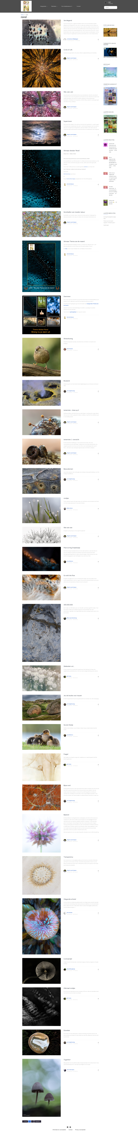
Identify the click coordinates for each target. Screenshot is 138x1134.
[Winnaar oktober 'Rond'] (41, 178)
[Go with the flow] (41, 587)
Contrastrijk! (68, 959)
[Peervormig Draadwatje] (41, 558)
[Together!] (41, 1087)
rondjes (66, 498)
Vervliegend (68, 20)
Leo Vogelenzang (71, 390)
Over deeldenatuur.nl (66, 6)
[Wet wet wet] (41, 535)
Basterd (66, 815)
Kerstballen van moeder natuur (74, 212)
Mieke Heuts (70, 508)
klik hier (86, 166)
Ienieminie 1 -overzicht (71, 440)
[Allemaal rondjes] (41, 1006)
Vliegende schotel (70, 899)
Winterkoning (68, 339)
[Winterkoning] (41, 357)
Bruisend (67, 381)
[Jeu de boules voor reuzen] (41, 707)
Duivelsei (67, 1030)
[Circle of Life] (41, 68)
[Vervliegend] (41, 32)
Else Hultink (69, 912)
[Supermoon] (41, 133)
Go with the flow (69, 575)
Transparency (68, 857)
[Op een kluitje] (41, 736)
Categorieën (43, 6)
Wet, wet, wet (68, 92)
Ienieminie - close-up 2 (71, 410)
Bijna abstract (68, 469)
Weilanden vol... (69, 666)
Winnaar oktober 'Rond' (72, 151)
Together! (67, 1060)
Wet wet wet (68, 528)
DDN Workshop (67, 174)
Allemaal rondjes (69, 988)
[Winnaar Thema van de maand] (41, 266)
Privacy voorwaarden (80, 1129)
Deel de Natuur (70, 184)
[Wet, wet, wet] (41, 104)
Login (109, 2)
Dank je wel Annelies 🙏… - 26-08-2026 (113, 202)
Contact (79, 6)
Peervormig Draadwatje (72, 548)
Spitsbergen (106, 225)
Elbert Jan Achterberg (72, 618)
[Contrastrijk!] (41, 970)
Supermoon (68, 121)
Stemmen (67, 296)
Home (22, 14)
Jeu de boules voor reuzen (73, 696)
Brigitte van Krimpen (71, 58)
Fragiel (66, 754)
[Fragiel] (41, 767)
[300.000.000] (41, 632)
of (110, 3)
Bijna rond (67, 785)
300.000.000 (68, 605)
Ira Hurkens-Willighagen (72, 39)
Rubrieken (53, 6)
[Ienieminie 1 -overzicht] (41, 451)
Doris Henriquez (70, 1069)
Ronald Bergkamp (71, 969)
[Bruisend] (41, 392)
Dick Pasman (70, 348)
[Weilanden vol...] (41, 678)
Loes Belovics (70, 561)
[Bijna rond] (41, 797)
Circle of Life (68, 50)
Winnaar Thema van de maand (74, 241)
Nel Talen (69, 676)
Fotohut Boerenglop (71, 178)
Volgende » (37, 1121)
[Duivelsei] (41, 1042)
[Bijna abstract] (41, 481)
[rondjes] (41, 510)
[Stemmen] (41, 315)
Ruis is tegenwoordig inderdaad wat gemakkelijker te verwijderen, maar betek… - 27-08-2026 (113, 162)
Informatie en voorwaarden (59, 1129)
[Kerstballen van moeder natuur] (41, 224)
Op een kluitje (68, 725)
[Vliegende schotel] (41, 926)
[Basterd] (41, 833)
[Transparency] (41, 875)
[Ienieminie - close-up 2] (41, 422)
